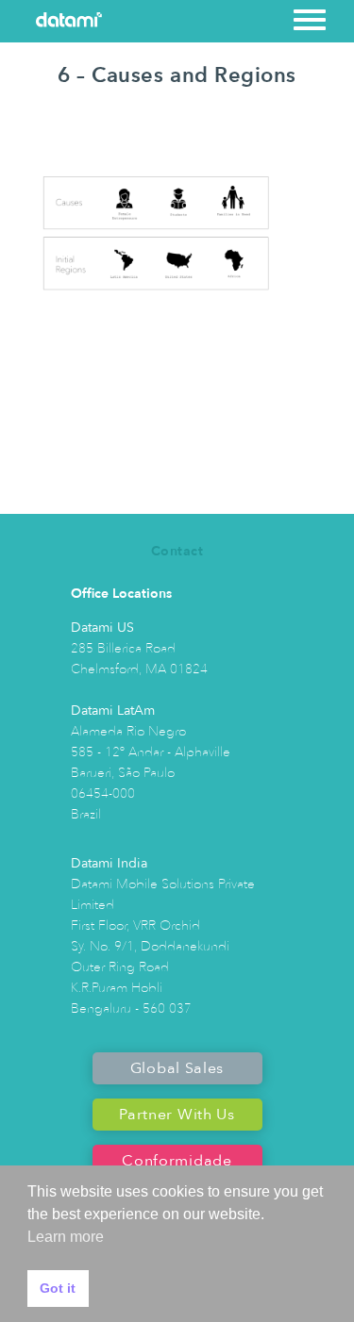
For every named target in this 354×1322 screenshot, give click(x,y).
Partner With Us (177, 1114)
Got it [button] (58, 1288)
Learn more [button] (65, 1237)
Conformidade (176, 1160)
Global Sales (177, 1068)
